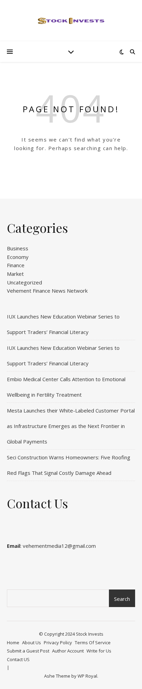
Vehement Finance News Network (47, 290)
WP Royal (87, 676)
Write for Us (99, 651)
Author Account (68, 651)
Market (15, 273)
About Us (31, 642)
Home (13, 642)
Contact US (18, 659)
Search (122, 598)
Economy (18, 256)
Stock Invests (89, 634)
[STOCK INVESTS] (71, 20)
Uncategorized (24, 282)
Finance (15, 265)
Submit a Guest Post (28, 651)
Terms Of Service (93, 642)
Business (17, 248)
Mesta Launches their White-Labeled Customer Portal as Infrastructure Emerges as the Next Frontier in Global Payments (71, 426)
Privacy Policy (58, 642)
